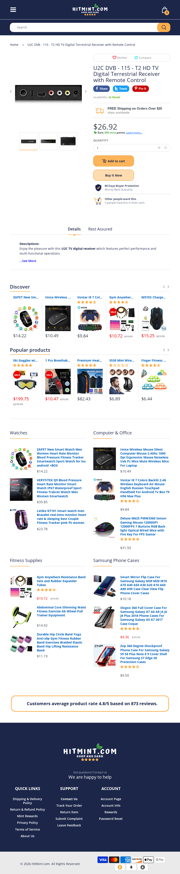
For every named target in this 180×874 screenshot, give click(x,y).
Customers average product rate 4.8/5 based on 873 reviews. (92, 703)
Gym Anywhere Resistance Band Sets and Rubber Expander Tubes (122, 297)
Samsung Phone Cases (116, 560)
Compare (145, 58)
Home (14, 45)
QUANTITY (100, 140)
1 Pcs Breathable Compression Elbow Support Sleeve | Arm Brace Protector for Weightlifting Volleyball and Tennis (58, 360)
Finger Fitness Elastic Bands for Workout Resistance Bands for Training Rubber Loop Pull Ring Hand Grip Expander (154, 360)
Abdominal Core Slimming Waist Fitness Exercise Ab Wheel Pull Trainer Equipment (61, 611)
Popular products (30, 349)
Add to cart (116, 161)
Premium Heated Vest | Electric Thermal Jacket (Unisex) (90, 360)
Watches (18, 433)
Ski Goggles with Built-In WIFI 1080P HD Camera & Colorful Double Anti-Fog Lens (26, 360)
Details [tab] (74, 229)
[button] (86, 302)
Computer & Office (112, 433)
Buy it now (113, 175)
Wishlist (122, 58)
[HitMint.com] (90, 9)
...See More (28, 261)
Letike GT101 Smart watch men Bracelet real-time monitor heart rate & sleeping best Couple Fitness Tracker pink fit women (61, 517)
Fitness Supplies (26, 560)
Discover (20, 286)
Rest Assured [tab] (100, 229)
